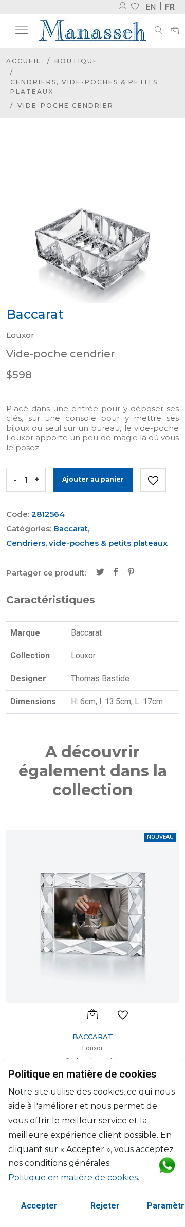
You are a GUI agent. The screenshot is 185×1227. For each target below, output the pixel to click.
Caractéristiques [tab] (50, 599)
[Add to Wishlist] (153, 480)
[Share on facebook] (116, 573)
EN (150, 7)
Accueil (23, 61)
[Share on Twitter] (100, 573)
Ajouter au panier (93, 479)
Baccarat (70, 528)
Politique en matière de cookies (73, 1177)
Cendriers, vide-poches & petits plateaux (84, 86)
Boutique (76, 61)
